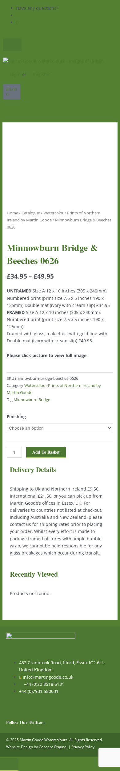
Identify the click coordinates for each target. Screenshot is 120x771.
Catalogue (31, 213)
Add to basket (46, 452)
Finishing (16, 416)
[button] (60, 109)
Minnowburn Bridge (32, 399)
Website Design (19, 746)
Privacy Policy (82, 746)
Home (12, 213)
